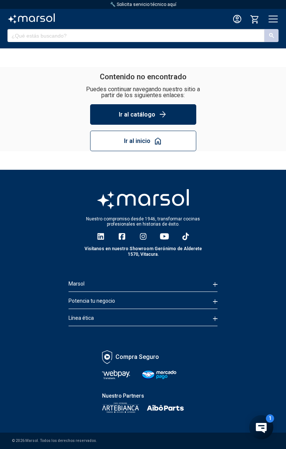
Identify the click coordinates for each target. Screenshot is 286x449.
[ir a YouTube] (164, 236)
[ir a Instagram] (143, 236)
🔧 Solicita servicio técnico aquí (143, 4)
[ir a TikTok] (185, 236)
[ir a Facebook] (122, 236)
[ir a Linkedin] (100, 236)
